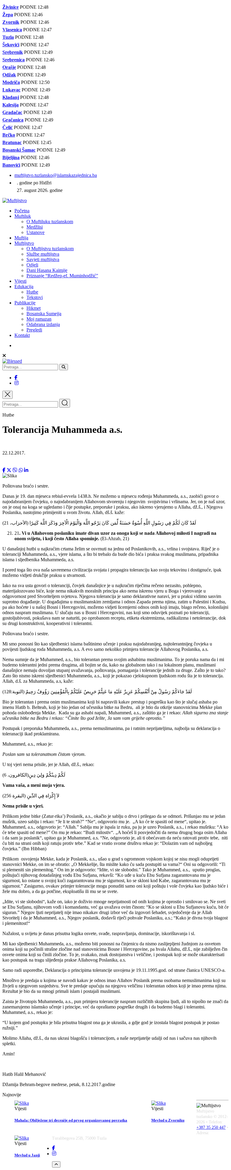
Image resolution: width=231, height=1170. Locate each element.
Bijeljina (11, 157)
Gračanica (12, 119)
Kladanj (10, 97)
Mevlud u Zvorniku (167, 1120)
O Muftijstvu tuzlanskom (50, 248)
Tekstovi (34, 297)
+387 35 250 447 (211, 1127)
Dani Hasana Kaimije (46, 270)
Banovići (11, 165)
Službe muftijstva (42, 254)
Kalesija (10, 104)
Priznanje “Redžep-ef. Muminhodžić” (62, 275)
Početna (21, 210)
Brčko (8, 134)
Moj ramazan (38, 319)
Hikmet (33, 308)
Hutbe (32, 291)
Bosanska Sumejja (43, 313)
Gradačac (12, 112)
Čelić (7, 127)
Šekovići (10, 44)
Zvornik (10, 22)
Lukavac (11, 89)
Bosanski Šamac (18, 149)
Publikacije (24, 302)
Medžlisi (34, 226)
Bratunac (12, 142)
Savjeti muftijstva (42, 259)
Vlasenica (12, 29)
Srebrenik (12, 52)
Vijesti (20, 281)
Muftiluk (22, 216)
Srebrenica (13, 59)
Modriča (11, 82)
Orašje (9, 67)
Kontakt (22, 335)
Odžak (9, 74)
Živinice (10, 7)
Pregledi (34, 329)
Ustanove (35, 232)
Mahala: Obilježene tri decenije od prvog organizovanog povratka (70, 1120)
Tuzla (8, 37)
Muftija (21, 237)
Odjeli (32, 264)
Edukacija (23, 286)
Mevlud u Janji (27, 1155)
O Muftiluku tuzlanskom (49, 221)
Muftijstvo (24, 243)
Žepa (7, 14)
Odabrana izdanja (43, 324)
